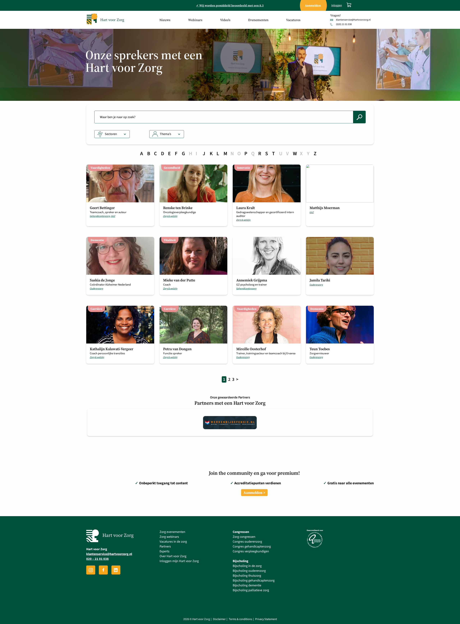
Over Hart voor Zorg (173, 556)
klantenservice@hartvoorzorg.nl (353, 20)
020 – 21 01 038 (97, 559)
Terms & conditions (240, 619)
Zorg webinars (169, 537)
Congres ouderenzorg (247, 541)
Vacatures (293, 20)
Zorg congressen (244, 537)
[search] (359, 117)
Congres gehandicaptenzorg (252, 546)
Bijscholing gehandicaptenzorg (254, 580)
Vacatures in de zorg (173, 541)
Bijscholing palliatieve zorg (251, 590)
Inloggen (336, 5)
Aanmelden (252, 492)
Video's (225, 20)
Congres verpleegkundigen (251, 551)
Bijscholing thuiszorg (247, 575)
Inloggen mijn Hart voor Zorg (179, 561)
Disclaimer (219, 619)
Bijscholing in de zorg (247, 566)
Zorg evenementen (172, 532)
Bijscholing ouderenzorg (249, 571)
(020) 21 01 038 (344, 24)
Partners (165, 546)
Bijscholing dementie (247, 585)
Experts (164, 551)
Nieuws (164, 20)
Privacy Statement (266, 619)
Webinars (195, 20)
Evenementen (258, 20)
